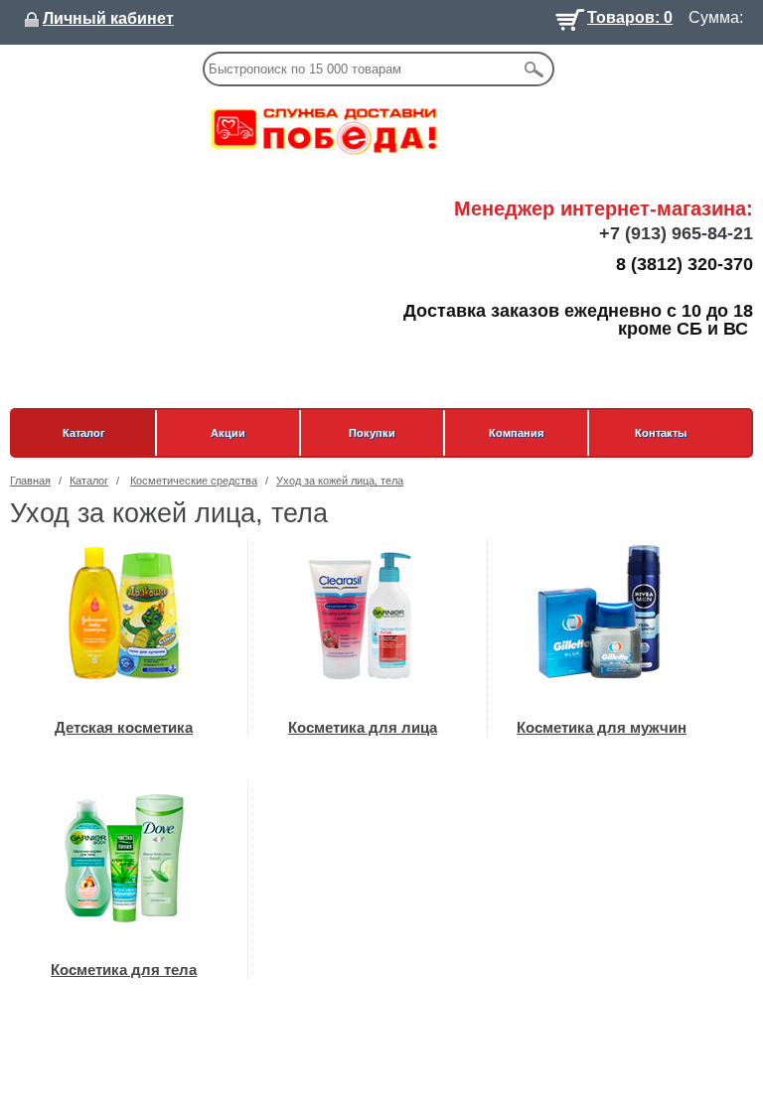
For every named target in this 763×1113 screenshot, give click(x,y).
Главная (30, 481)
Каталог (84, 433)
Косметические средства (193, 481)
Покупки (372, 433)
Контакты (661, 433)
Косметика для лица (362, 727)
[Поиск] (533, 69)
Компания (516, 433)
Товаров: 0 (630, 15)
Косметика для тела (124, 969)
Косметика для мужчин (602, 727)
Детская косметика (124, 727)
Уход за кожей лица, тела (339, 481)
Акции (228, 433)
